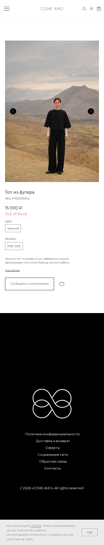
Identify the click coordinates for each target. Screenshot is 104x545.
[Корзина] (99, 9)
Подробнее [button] (12, 270)
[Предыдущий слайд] (13, 111)
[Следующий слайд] (91, 111)
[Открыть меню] (6, 8)
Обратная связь (53, 461)
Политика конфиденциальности (52, 434)
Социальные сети (53, 455)
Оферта (52, 448)
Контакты (52, 468)
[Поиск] (84, 9)
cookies (36, 526)
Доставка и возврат (53, 441)
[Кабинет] (91, 9)
